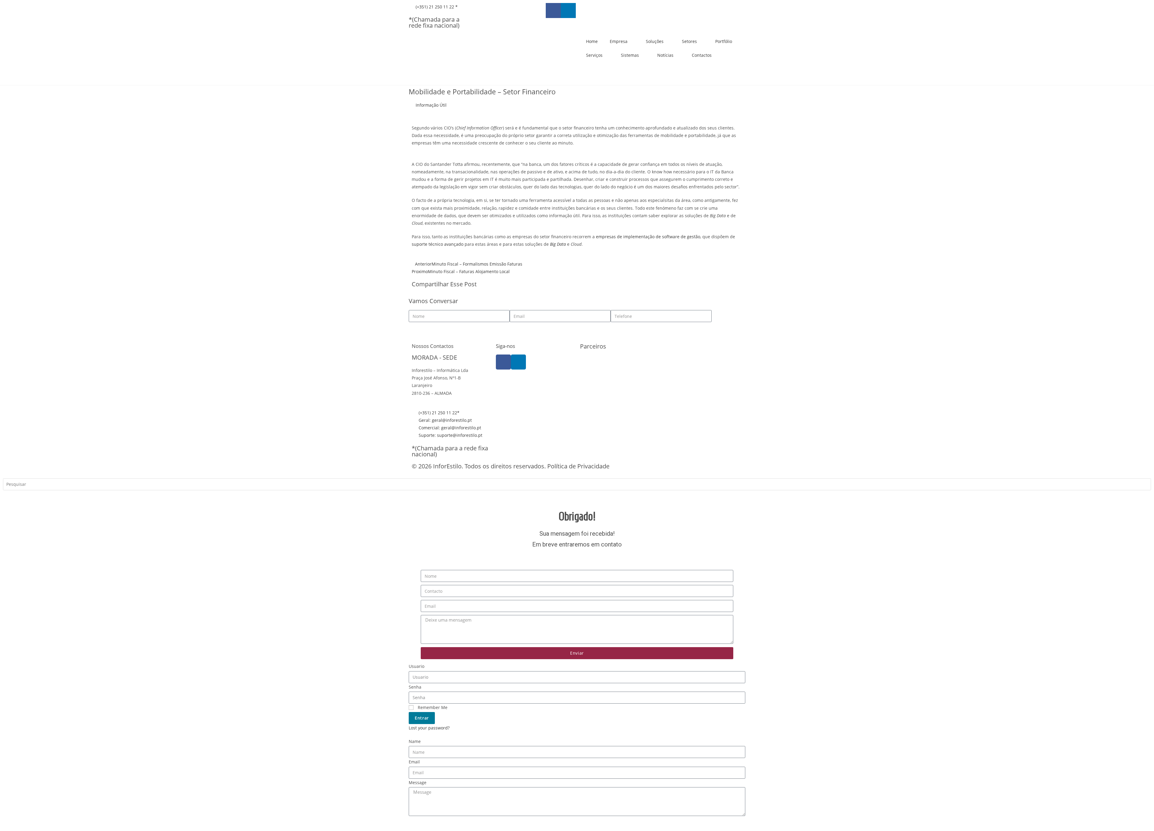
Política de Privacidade (578, 466)
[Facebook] (503, 362)
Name (415, 741)
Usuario (416, 666)
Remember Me (432, 707)
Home (592, 41)
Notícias (665, 55)
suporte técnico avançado (437, 244)
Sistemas (630, 55)
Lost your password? (429, 728)
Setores (689, 41)
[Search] (12, 497)
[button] (581, 285)
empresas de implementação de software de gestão (648, 236)
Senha (415, 687)
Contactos (702, 55)
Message (417, 782)
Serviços (594, 55)
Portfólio (723, 41)
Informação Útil (431, 105)
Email (414, 762)
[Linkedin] (568, 10)
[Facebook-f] (553, 10)
